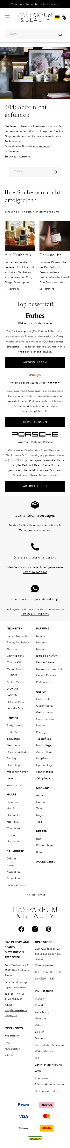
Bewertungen (35, 422)
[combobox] (35, 34)
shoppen (12, 289)
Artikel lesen (35, 486)
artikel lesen (35, 362)
